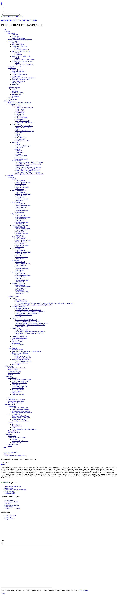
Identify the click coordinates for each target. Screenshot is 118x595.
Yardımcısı (18, 54)
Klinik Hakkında (20, 180)
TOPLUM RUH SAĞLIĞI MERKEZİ (19, 102)
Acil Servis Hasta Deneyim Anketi (22, 412)
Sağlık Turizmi (8, 366)
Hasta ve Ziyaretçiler (14, 373)
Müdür (17, 53)
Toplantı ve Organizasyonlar (20, 441)
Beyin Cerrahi (19, 112)
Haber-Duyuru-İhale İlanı (11, 452)
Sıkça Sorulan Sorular (21, 187)
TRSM (14, 318)
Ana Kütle (15, 142)
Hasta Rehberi (12, 378)
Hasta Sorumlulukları (18, 388)
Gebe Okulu (15, 354)
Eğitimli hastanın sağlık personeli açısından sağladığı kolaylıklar (34, 305)
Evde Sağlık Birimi (21, 155)
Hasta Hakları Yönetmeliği (19, 386)
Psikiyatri (18, 136)
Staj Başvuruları (16, 94)
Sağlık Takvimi (16, 442)
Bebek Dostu (15, 364)
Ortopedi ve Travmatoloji (22, 121)
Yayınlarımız (15, 96)
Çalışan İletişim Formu (18, 419)
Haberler (6, 454)
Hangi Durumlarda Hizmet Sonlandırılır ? (27, 313)
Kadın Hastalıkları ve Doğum (24, 107)
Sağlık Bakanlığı (9, 491)
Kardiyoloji (18, 132)
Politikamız (7, 503)
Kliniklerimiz (12, 177)
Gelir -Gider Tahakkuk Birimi (20, 79)
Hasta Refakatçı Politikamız (20, 381)
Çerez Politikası (83, 590)
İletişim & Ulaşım (9, 404)
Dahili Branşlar (16, 124)
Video (10, 446)
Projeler (10, 97)
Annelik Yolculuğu (17, 349)
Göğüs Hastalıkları (20, 137)
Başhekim (18, 48)
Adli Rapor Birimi (17, 83)
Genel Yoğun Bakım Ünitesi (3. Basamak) (27, 169)
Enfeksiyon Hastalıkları (22, 141)
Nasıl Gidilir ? (19, 185)
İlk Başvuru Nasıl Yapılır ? (23, 308)
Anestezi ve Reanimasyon (23, 146)
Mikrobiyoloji (19, 152)
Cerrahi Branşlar (16, 106)
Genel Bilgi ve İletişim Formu (20, 421)
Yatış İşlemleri (16, 393)
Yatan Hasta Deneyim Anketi (20, 409)
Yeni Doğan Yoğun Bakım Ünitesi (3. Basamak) (29, 174)
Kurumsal (7, 31)
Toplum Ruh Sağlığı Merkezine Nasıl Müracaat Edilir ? (31, 323)
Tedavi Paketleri (13, 369)
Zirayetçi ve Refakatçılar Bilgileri (21, 379)
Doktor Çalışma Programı (22, 182)
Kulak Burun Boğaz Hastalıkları (24, 122)
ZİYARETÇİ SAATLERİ (12, 508)
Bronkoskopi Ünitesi (18, 340)
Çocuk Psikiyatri (16, 272)
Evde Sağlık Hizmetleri (18, 306)
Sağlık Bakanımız (17, 43)
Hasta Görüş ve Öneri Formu (20, 416)
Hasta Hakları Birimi (18, 389)
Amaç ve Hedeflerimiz (18, 38)
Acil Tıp (17, 144)
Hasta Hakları (8, 507)
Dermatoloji (15, 260)
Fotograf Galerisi (9, 519)
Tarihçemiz (15, 34)
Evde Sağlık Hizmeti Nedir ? (23, 315)
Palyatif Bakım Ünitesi (22, 165)
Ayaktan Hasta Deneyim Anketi (21, 411)
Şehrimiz (10, 374)
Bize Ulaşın (18, 316)
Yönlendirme (8, 376)
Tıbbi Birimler (8, 175)
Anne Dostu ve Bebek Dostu (20, 359)
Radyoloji (18, 149)
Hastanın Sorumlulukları (11, 505)
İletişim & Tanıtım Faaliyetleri (16, 437)
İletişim (17, 335)
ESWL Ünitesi (16, 343)
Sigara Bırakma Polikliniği (19, 338)
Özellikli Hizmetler (13, 296)
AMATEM (18, 157)
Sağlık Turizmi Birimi (14, 371)
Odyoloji (18, 154)
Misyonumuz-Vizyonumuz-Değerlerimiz (20, 39)
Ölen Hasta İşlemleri (18, 394)
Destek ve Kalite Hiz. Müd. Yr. (24, 64)
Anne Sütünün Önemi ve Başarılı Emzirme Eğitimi (26, 351)
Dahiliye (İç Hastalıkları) (19, 237)
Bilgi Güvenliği (12, 99)
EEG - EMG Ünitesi (18, 344)
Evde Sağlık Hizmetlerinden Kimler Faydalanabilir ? (30, 311)
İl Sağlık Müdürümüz (18, 44)
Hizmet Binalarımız (10, 101)
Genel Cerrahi (19, 114)
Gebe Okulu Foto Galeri (22, 356)
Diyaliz (14, 298)
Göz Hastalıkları (20, 111)
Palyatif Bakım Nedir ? (22, 330)
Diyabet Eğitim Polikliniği (19, 336)
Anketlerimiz (12, 406)
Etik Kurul (15, 91)
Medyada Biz (12, 436)
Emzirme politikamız (21, 363)
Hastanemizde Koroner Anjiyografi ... (15, 455)
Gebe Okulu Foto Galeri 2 (23, 358)
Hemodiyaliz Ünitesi (21, 159)
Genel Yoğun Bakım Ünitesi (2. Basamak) (27, 170)
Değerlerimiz (15, 36)
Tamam (3, 593)
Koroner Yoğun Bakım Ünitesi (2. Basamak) (28, 167)
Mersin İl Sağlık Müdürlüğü (12, 486)
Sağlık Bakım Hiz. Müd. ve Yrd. (21, 56)
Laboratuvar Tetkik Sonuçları (16, 399)
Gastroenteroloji (20, 139)
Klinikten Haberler (20, 184)
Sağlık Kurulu (16, 384)
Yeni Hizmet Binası (13, 104)
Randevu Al (11, 398)
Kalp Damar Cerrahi (21, 117)
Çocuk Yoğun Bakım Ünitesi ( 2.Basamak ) (28, 164)
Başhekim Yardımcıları (22, 49)
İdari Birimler (12, 68)
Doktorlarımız (19, 189)
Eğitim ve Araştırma (14, 88)
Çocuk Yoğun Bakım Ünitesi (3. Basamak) (27, 172)
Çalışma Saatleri (9, 500)
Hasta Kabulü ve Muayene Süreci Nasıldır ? (28, 310)
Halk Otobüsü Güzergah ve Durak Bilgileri (24, 429)
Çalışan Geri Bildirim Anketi (20, 407)
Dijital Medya (8, 434)
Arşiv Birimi (15, 84)
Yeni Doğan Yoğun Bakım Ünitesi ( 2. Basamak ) (29, 162)
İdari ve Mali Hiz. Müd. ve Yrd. (21, 51)
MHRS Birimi (16, 73)
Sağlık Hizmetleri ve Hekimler (17, 368)
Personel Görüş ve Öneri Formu (21, 417)
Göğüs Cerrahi (19, 116)
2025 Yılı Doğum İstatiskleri (23, 361)
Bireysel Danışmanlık (21, 326)
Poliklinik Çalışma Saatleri (19, 383)
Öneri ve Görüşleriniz (14, 414)
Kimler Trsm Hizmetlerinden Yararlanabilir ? (28, 321)
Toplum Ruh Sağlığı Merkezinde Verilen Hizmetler (30, 325)
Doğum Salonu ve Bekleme (20, 353)
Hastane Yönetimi (13, 41)
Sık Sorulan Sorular (14, 432)
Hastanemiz (11, 33)
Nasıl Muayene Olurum (15, 403)
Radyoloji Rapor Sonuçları (16, 401)
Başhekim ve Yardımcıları (19, 46)
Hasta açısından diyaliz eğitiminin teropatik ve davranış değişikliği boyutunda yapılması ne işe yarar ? (44, 303)
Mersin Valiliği (8, 488)
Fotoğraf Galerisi (13, 444)
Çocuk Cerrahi (19, 109)
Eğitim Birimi (16, 76)
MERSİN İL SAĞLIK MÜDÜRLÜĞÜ (19, 20)
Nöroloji (17, 134)
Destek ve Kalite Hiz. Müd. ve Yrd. (22, 61)
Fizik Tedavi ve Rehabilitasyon (24, 131)
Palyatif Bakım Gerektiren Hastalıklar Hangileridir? (30, 331)
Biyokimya (18, 151)
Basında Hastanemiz (10, 515)
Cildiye (17, 129)
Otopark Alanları (17, 426)
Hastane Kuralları (17, 391)
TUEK (14, 89)
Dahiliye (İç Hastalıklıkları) (23, 127)
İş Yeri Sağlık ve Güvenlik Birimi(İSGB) (23, 78)
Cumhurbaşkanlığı (9, 493)
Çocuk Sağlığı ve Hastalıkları (24, 126)
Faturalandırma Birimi (18, 81)
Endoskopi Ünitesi (17, 341)
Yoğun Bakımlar (16, 160)
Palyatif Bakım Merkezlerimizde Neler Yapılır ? (29, 333)
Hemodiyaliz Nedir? (21, 301)
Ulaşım (10, 422)
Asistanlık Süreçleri (17, 92)
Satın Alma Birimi (17, 69)
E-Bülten (14, 439)
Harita (13, 427)
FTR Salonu (19, 147)
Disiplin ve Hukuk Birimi (19, 74)
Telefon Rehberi (13, 431)
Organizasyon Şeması (14, 66)
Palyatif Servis (16, 328)
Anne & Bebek (12, 348)
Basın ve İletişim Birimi (19, 71)
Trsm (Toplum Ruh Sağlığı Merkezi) (26, 320)
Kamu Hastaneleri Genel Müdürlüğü (15, 489)
